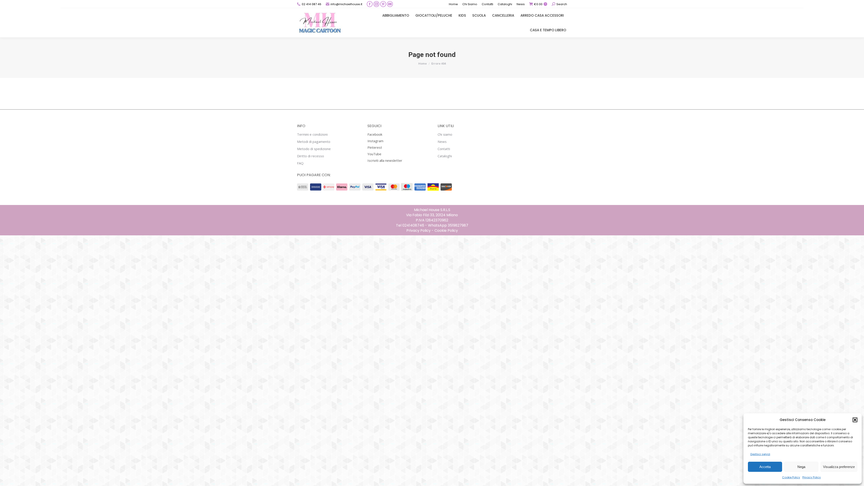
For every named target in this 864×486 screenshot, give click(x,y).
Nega (801, 467)
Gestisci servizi (760, 454)
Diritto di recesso (310, 156)
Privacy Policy (811, 477)
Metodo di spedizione (314, 149)
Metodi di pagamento (313, 142)
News (442, 142)
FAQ (300, 163)
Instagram (375, 141)
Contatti (444, 149)
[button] (855, 420)
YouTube (374, 154)
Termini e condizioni (312, 134)
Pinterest (374, 147)
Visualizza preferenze (839, 467)
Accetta (765, 467)
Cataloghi (445, 156)
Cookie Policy (791, 477)
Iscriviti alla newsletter (384, 160)
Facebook (374, 134)
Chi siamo (445, 134)
